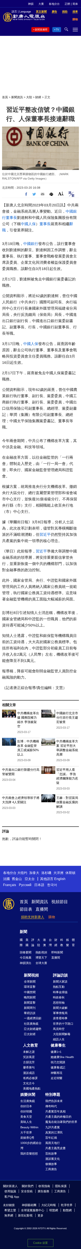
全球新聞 (30, 981)
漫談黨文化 (52, 1158)
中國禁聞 (30, 992)
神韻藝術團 (29, 1205)
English (59, 879)
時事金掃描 (60, 992)
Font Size (61, 193)
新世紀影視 (25, 1215)
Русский (25, 885)
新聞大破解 (60, 1007)
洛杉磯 (46, 873)
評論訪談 (60, 975)
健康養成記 (58, 1067)
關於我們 (27, 1186)
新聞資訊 (17, 97)
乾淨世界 (66, 1205)
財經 (38, 97)
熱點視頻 (41, 952)
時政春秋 (59, 997)
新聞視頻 (31, 975)
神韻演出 (25, 963)
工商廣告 (51, 1169)
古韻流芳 (29, 1062)
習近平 (45, 534)
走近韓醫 (56, 1078)
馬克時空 (59, 1029)
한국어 (52, 885)
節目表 (26, 909)
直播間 (42, 909)
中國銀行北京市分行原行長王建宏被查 (67, 717)
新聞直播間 (41, 29)
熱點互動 (59, 986)
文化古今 (29, 1083)
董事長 (11, 218)
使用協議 (10, 1191)
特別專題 (52, 1094)
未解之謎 (29, 1051)
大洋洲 (58, 873)
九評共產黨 (52, 1127)
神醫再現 (56, 1073)
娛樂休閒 (27, 1094)
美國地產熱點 (31, 1088)
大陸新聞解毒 (61, 1034)
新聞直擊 (30, 1002)
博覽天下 (41, 957)
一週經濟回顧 (32, 1018)
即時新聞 (57, 952)
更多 (40, 1215)
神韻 (30, 3)
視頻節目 (59, 901)
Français (9, 885)
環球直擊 (30, 986)
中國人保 (28, 224)
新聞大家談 (60, 981)
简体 (75, 3)
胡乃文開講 (58, 1062)
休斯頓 (70, 873)
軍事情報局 (60, 1013)
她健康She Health (62, 1057)
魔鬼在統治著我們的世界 (61, 1121)
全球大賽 (41, 963)
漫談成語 (29, 1073)
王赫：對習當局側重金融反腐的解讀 (67, 802)
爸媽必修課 (30, 1078)
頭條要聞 (25, 952)
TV (57, 29)
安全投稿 (27, 1191)
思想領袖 (59, 1002)
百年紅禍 (51, 1137)
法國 (6, 879)
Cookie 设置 (40, 1242)
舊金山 (17, 879)
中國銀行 (30, 244)
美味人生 (26, 1121)
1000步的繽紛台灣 (31, 1145)
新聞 (23, 932)
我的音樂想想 (29, 1153)
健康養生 (58, 1045)
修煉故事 (51, 1164)
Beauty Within (29, 1127)
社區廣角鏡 (31, 1023)
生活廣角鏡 (27, 1101)
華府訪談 (30, 1013)
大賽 (41, 3)
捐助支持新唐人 (32, 917)
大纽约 (22, 873)
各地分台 (54, 3)
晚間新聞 (30, 997)
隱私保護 (61, 1186)
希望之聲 (10, 1210)
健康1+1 (56, 1051)
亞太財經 (30, 1034)
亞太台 (30, 879)
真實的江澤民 (54, 1132)
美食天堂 (26, 1116)
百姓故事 (51, 1153)
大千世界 (26, 1132)
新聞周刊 (30, 1007)
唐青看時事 (60, 1018)
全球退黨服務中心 (32, 1210)
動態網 (67, 1210)
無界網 (8, 1215)
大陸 (29, 97)
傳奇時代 (51, 1106)
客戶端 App (11, 1196)
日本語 (39, 885)
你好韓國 (26, 1111)
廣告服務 (43, 1191)
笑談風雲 (29, 1057)
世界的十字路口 (63, 1023)
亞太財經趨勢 (32, 1029)
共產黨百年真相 (55, 1111)
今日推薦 (25, 957)
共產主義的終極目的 (58, 1116)
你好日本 (26, 1106)
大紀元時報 (48, 1205)
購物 (51, 917)
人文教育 (30, 1045)
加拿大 (34, 873)
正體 (67, 3)
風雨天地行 (52, 1143)
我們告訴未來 (54, 1101)
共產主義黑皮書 (55, 1148)
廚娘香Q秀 (27, 1137)
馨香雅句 (29, 1067)
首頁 (5, 97)
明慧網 (53, 1210)
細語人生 (59, 1039)
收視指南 (44, 1186)
